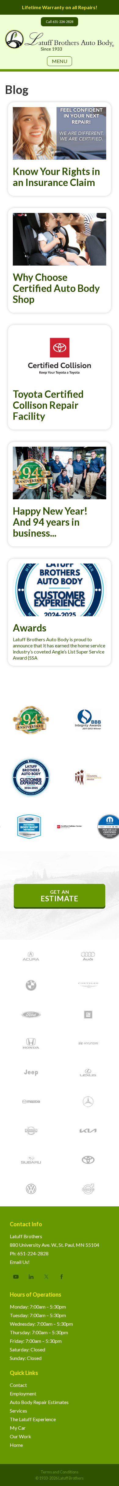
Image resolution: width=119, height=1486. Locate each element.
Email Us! (20, 1262)
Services (18, 1410)
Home (16, 1445)
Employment (23, 1393)
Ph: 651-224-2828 (29, 1253)
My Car (18, 1428)
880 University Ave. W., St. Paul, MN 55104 (54, 1245)
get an (59, 896)
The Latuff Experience (33, 1419)
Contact (18, 1385)
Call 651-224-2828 (59, 22)
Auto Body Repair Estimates (39, 1402)
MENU (59, 61)
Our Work (20, 1436)
